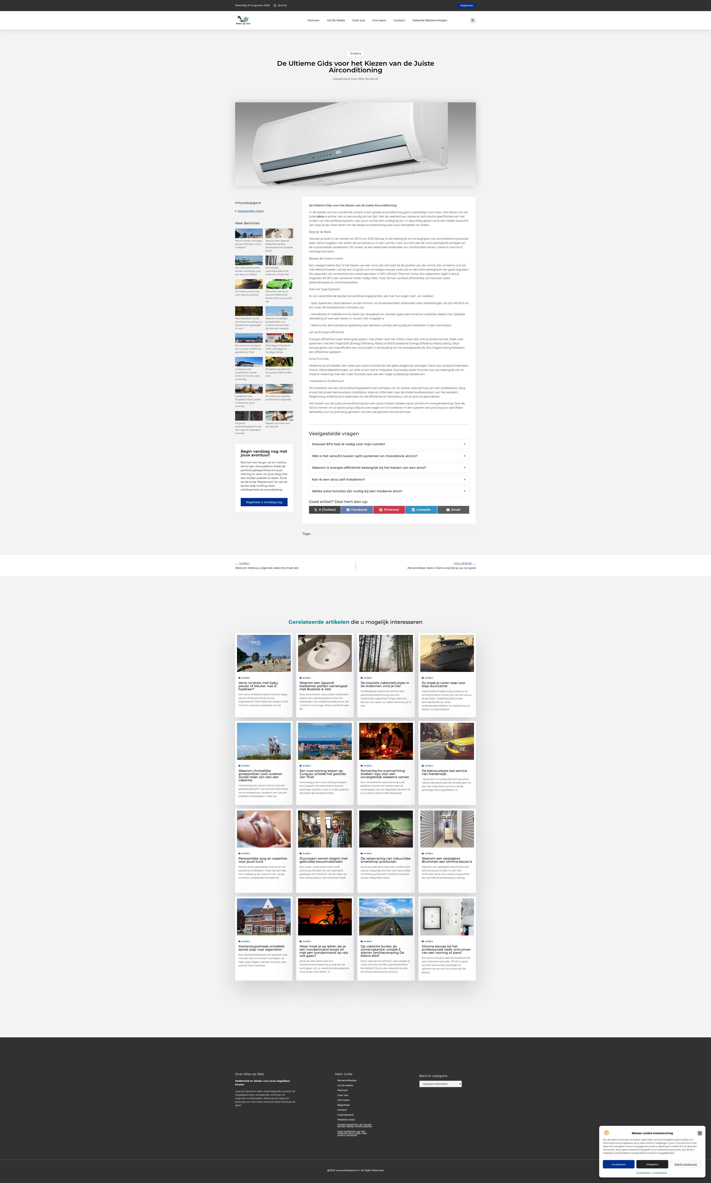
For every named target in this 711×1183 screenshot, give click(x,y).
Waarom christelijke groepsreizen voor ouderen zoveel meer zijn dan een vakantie (260, 775)
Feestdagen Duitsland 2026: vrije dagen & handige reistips (278, 348)
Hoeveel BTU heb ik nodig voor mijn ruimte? (389, 444)
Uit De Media (336, 20)
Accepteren (619, 1164)
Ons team (379, 20)
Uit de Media (345, 1085)
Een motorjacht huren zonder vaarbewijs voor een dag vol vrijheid (248, 271)
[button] (700, 1133)
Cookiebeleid (643, 1172)
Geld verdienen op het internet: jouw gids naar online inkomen (352, 1133)
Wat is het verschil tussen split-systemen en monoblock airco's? (389, 456)
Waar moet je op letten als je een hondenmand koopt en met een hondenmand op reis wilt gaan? (324, 951)
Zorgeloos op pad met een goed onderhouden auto (279, 372)
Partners (314, 20)
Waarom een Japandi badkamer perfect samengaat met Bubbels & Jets (324, 686)
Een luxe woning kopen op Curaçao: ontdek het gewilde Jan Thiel (248, 348)
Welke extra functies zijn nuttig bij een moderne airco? (389, 491)
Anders (355, 53)
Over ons (358, 20)
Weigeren (652, 1164)
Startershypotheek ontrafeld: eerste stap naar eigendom (261, 947)
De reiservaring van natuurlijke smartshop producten (386, 860)
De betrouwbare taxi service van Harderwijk (444, 772)
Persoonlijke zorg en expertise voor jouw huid (262, 860)
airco (320, 216)
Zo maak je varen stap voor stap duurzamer (443, 684)
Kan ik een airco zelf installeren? (389, 479)
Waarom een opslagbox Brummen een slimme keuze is (447, 860)
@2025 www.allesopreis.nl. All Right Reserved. (355, 1170)
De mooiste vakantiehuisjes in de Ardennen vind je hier (277, 271)
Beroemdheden (347, 1080)
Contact (399, 20)
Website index (346, 1119)
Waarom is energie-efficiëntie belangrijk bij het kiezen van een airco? (389, 467)
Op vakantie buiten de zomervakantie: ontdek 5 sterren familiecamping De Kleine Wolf (382, 951)
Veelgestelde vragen (251, 211)
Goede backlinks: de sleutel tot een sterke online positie (354, 1125)
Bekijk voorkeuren (686, 1164)
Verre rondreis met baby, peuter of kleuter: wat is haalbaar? (249, 244)
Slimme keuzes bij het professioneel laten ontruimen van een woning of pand (446, 949)
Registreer (343, 1105)
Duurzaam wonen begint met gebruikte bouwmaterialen (324, 860)
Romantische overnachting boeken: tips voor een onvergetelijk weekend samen (385, 774)
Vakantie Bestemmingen (429, 20)
